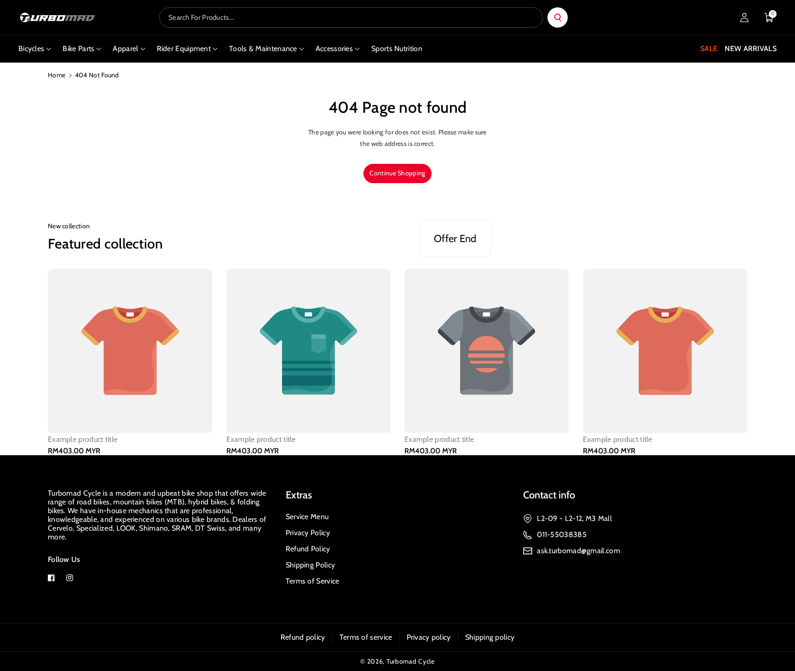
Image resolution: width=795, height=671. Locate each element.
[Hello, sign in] (744, 17)
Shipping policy (490, 637)
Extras (299, 495)
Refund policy (303, 637)
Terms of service (366, 637)
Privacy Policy (308, 532)
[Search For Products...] (557, 17)
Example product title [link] (82, 439)
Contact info (549, 495)
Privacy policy (429, 637)
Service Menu (307, 516)
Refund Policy (308, 548)
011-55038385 (562, 534)
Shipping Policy (310, 565)
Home (56, 75)
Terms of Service (313, 581)
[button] (769, 17)
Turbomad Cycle (410, 661)
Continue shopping (397, 173)
